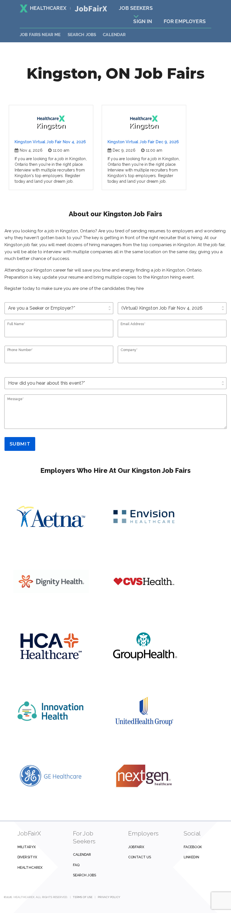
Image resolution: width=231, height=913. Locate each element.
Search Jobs (84, 875)
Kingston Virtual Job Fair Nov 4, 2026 (50, 142)
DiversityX (27, 857)
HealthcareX (48, 8)
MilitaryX (26, 847)
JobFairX (136, 847)
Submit (20, 444)
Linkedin (191, 857)
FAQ (76, 865)
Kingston (51, 126)
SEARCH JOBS (82, 34)
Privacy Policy (109, 897)
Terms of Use (82, 897)
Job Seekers (136, 8)
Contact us (139, 857)
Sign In (142, 21)
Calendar (114, 34)
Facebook (193, 847)
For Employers (185, 21)
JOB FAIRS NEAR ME (40, 34)
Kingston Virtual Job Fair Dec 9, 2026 (143, 142)
